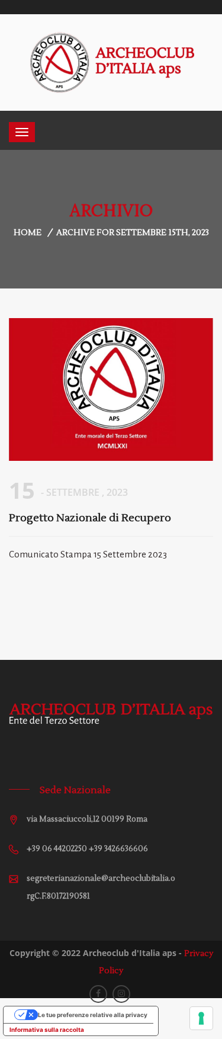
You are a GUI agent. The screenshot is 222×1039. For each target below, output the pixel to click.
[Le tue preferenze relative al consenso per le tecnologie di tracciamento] (201, 1018)
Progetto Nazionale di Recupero (90, 518)
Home (27, 232)
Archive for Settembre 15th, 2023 (132, 232)
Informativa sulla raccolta (46, 1029)
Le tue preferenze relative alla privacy (92, 1014)
